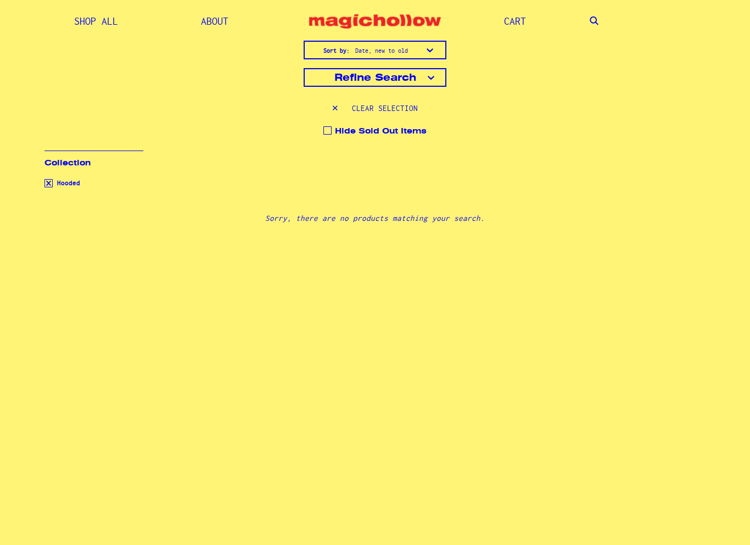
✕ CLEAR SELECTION (375, 108)
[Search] (594, 21)
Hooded (66, 183)
